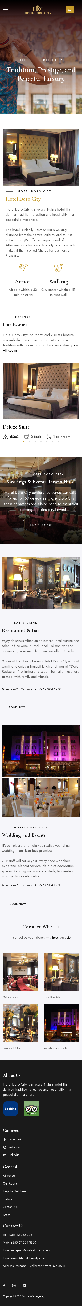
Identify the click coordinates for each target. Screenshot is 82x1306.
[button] (37, 102)
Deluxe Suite (16, 427)
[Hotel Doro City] (37, 9)
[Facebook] (4, 1286)
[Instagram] (14, 1286)
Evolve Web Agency (33, 1296)
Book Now (70, 9)
